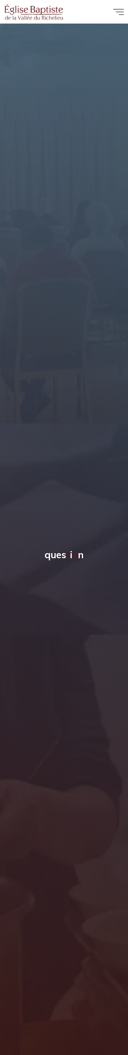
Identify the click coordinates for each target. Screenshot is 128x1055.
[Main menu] (118, 12)
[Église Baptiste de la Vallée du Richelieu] (34, 11)
